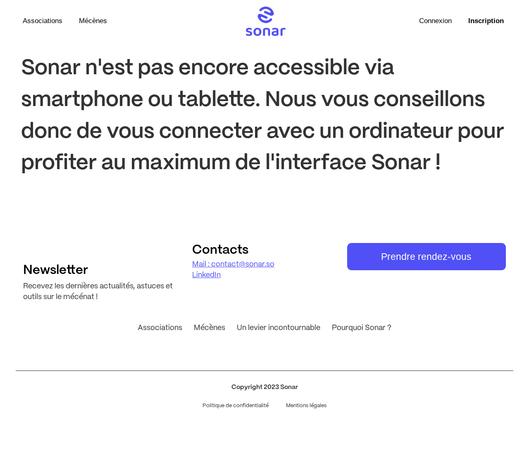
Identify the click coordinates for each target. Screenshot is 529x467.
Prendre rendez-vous (426, 256)
